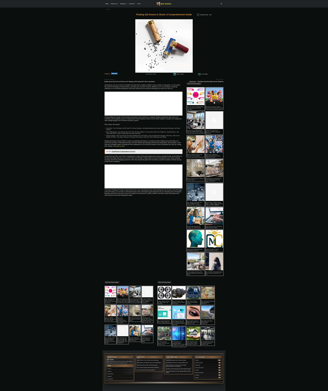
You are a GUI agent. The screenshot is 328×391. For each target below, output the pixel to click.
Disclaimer (109, 376)
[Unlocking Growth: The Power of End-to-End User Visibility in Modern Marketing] (179, 312)
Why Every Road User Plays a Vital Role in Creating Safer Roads (214, 107)
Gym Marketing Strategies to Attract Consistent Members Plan (207, 343)
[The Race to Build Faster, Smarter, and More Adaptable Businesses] (214, 120)
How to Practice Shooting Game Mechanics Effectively (207, 302)
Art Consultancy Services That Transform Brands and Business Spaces (195, 273)
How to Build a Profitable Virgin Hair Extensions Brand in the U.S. (214, 273)
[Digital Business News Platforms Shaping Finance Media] (214, 216)
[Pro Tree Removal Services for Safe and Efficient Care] (164, 333)
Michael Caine (152, 74)
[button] (221, 4)
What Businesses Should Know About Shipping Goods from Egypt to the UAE (213, 180)
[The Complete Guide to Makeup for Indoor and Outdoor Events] (193, 312)
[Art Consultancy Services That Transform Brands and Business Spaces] (195, 261)
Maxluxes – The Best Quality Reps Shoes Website (206, 81)
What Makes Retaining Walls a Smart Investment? (206, 322)
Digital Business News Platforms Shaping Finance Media (214, 227)
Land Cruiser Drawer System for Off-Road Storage (192, 302)
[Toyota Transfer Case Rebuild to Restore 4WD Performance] (179, 292)
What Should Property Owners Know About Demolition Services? (192, 343)
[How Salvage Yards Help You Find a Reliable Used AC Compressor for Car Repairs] (195, 192)
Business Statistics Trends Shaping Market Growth (212, 250)
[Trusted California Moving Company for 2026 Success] (195, 216)
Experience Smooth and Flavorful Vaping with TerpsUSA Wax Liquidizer (130, 81)
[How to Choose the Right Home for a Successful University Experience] (195, 96)
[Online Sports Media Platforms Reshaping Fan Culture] (195, 239)
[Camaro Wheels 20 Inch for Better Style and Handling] (164, 292)
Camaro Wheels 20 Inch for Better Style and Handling (164, 302)
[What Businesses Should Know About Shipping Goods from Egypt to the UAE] (214, 168)
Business (114, 73)
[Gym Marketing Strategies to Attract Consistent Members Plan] (207, 333)
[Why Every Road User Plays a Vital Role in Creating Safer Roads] (214, 96)
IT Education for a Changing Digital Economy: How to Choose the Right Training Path (178, 343)
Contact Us (109, 371)
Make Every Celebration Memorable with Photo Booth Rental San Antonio (213, 156)
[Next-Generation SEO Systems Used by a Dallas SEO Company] (195, 120)
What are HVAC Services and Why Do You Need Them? (194, 155)
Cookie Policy (110, 378)
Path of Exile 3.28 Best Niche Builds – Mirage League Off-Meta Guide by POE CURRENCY (214, 204)
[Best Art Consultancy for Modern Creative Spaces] (195, 168)
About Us (109, 368)
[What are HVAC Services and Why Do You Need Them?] (195, 144)
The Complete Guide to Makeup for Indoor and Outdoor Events (193, 322)
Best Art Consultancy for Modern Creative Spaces (134, 319)
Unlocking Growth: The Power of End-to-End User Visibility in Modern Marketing (178, 322)
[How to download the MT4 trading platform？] (164, 312)
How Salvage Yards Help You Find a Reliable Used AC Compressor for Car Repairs (194, 204)
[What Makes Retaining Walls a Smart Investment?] (207, 312)
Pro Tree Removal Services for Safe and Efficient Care (163, 343)
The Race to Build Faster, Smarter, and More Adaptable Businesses (213, 132)
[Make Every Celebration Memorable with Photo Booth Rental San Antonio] (214, 144)
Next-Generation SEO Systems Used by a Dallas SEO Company (195, 131)
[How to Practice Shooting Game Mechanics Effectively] (207, 292)
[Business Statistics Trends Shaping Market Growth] (214, 239)
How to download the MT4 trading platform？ (164, 321)
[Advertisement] (143, 104)
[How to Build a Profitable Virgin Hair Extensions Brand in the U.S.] (214, 261)
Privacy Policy (110, 373)
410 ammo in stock (119, 146)
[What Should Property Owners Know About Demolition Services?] (193, 333)
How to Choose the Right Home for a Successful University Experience (195, 108)
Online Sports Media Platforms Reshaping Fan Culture (195, 250)
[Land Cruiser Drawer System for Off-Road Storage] (193, 292)
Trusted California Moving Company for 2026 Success (194, 227)
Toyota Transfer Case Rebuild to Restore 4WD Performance (178, 302)
